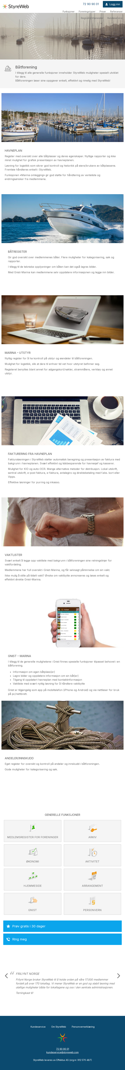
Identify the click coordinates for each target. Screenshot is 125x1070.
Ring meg (19, 939)
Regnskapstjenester (92, 18)
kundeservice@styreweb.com (62, 1052)
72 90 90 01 (91, 4)
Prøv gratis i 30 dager (28, 926)
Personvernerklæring (83, 1026)
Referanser (116, 11)
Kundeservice (115, 18)
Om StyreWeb (58, 1026)
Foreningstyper (87, 11)
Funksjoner (68, 11)
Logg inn (114, 4)
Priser (102, 11)
